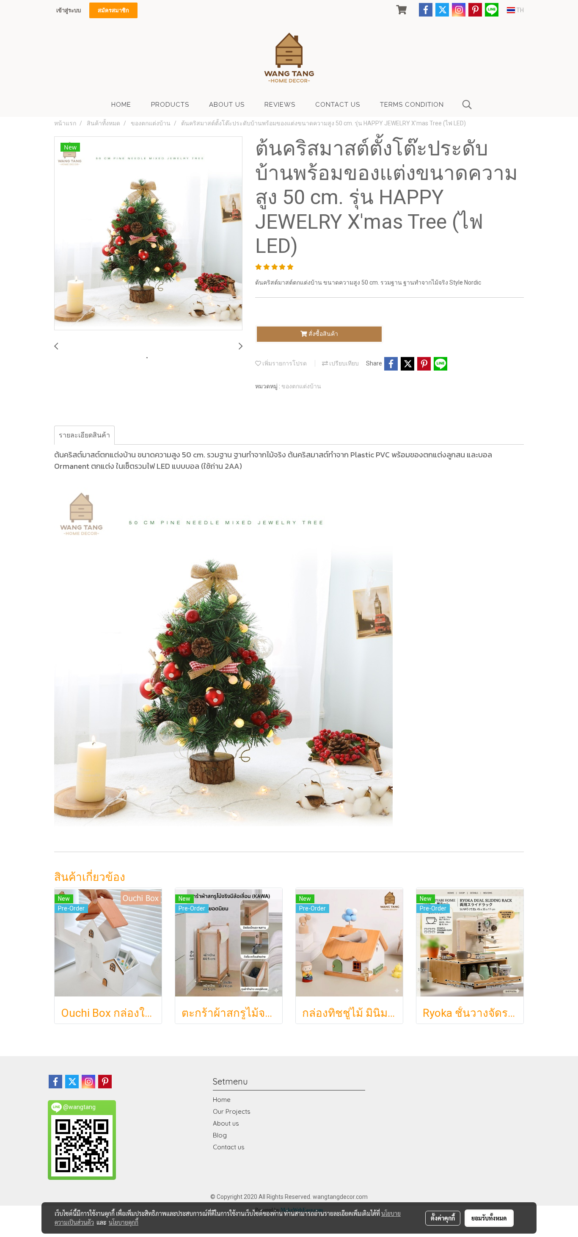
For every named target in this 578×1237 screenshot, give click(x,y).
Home (222, 1100)
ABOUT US (227, 104)
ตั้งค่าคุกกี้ (443, 1218)
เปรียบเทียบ (343, 363)
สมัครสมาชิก (113, 10)
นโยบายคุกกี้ (123, 1222)
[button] (467, 105)
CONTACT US (337, 104)
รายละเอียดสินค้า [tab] (84, 435)
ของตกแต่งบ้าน (301, 386)
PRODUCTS (170, 104)
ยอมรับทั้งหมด (489, 1218)
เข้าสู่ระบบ (68, 10)
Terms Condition (412, 104)
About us (226, 1123)
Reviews (279, 104)
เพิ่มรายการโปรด (284, 363)
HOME (121, 104)
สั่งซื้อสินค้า (322, 333)
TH (519, 10)
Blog (220, 1135)
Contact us (229, 1147)
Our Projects (231, 1111)
